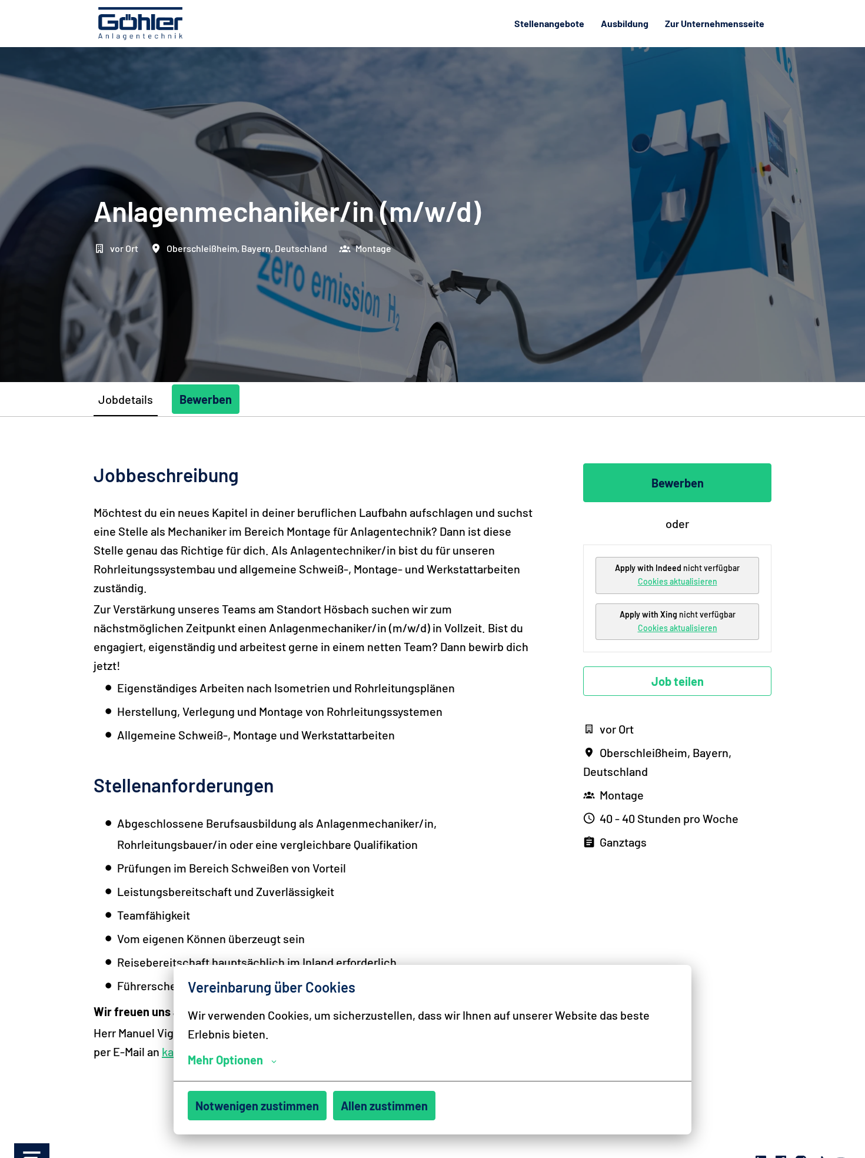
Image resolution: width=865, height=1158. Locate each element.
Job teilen (677, 681)
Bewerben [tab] (205, 399)
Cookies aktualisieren (677, 581)
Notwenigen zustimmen (257, 1106)
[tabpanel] (432, 771)
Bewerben (677, 483)
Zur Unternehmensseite (714, 23)
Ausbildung (624, 23)
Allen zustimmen (384, 1106)
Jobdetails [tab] (125, 399)
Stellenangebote (549, 23)
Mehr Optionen (225, 1060)
